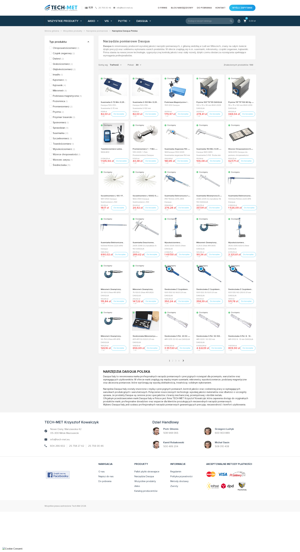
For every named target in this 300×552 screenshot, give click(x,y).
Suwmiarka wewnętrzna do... (209, 196)
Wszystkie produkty (145, 481)
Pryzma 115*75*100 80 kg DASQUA (244, 102)
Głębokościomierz (64, 69)
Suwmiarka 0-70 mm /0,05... (113, 102)
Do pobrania (204, 7)
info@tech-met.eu (125, 8)
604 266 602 (57, 445)
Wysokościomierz (64, 149)
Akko (137, 486)
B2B (88, 7)
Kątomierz (60, 80)
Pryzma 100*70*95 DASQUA (209, 102)
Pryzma (58, 111)
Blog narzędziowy (182, 7)
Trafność (114, 65)
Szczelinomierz (62, 138)
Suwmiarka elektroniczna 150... (178, 196)
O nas (101, 471)
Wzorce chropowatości (66, 154)
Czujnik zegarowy (64, 53)
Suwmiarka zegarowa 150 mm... (178, 149)
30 (137, 65)
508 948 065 (170, 432)
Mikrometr (60, 90)
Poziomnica (60, 101)
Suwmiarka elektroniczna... (240, 196)
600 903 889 (222, 432)
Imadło (58, 74)
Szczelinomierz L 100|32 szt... (146, 196)
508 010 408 (222, 446)
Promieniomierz (62, 106)
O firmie (162, 7)
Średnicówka (61, 165)
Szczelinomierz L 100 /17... (112, 196)
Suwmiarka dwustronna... (144, 242)
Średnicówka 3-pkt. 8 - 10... (240, 336)
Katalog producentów (146, 491)
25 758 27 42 (76, 445)
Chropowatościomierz (66, 48)
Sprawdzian (60, 127)
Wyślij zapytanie (242, 7)
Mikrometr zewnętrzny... (207, 242)
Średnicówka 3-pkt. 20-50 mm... (178, 336)
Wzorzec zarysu (63, 159)
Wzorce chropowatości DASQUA (243, 149)
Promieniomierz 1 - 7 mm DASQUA (148, 149)
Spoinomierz (61, 122)
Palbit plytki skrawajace (146, 471)
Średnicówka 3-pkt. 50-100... (208, 336)
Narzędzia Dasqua (144, 476)
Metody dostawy (179, 481)
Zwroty (174, 486)
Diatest (58, 58)
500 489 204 (170, 446)
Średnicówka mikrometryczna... (146, 336)
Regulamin (175, 471)
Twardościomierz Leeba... (112, 149)
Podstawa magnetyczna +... (177, 102)
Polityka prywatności (181, 476)
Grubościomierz (63, 64)
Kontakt (220, 7)
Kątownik (59, 85)
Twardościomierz (63, 143)
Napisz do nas (106, 476)
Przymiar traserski (64, 117)
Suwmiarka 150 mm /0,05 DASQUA (211, 149)
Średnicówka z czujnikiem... (177, 289)
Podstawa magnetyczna (67, 95)
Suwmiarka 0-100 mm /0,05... (145, 102)
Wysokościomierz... (173, 242)
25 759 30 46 (104, 8)
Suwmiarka (60, 133)
